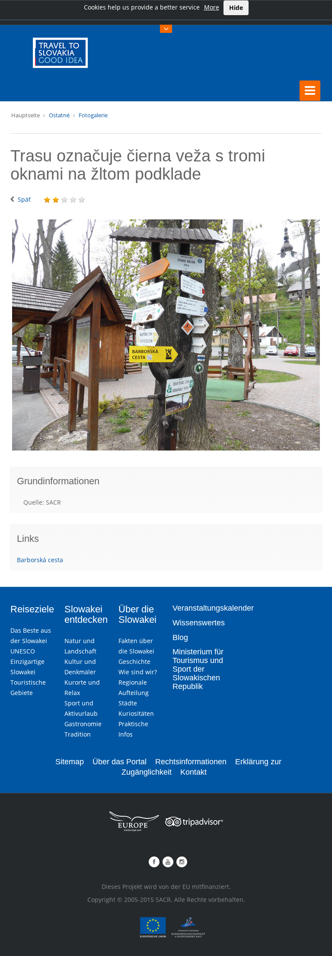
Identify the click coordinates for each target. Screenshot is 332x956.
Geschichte (134, 661)
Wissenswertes (198, 622)
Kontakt (193, 772)
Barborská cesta (40, 560)
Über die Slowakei (137, 614)
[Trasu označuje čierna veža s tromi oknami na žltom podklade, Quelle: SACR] (166, 335)
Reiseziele (32, 609)
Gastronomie (83, 724)
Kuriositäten (136, 713)
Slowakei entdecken (86, 614)
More (211, 7)
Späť (24, 199)
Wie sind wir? (137, 672)
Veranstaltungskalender (213, 608)
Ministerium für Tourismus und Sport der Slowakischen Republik (197, 668)
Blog (180, 637)
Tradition (77, 734)
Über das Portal (120, 761)
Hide (236, 7)
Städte (127, 703)
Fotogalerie (93, 115)
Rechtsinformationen (191, 761)
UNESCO (22, 651)
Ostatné (59, 115)
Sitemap (69, 761)
